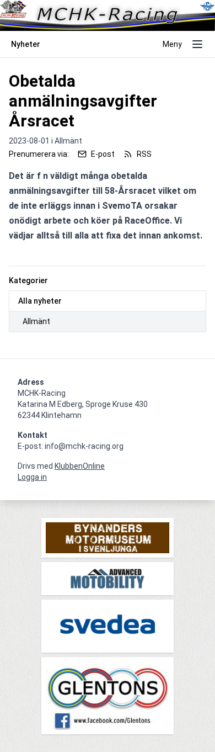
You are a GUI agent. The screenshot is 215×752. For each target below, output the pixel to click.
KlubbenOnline (80, 466)
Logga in (32, 477)
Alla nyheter (40, 300)
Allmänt (36, 321)
